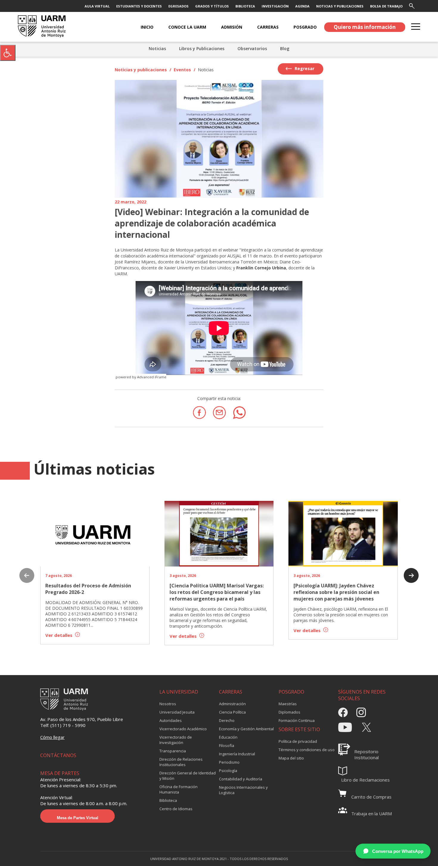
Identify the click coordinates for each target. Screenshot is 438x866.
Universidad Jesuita (177, 712)
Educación (228, 737)
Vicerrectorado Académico (183, 728)
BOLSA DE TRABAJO (386, 6)
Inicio (147, 27)
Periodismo (229, 762)
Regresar (303, 68)
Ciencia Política (232, 712)
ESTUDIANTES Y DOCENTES (139, 6)
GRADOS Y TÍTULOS (212, 6)
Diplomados (289, 712)
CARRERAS (268, 27)
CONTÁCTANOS (58, 755)
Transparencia (172, 751)
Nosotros (167, 703)
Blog (284, 48)
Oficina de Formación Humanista (178, 789)
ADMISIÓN (231, 27)
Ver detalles (59, 635)
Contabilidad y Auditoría (240, 779)
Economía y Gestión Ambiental (246, 728)
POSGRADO (305, 27)
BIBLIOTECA (245, 6)
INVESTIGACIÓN (275, 6)
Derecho (226, 720)
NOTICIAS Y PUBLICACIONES (340, 6)
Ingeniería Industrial (237, 754)
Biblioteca (168, 800)
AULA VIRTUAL (97, 6)
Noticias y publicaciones (141, 69)
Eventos (182, 69)
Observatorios (252, 48)
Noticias (157, 48)
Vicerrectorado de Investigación (175, 739)
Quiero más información (365, 27)
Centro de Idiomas (175, 808)
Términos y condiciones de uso (307, 749)
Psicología (228, 770)
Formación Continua (297, 720)
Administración (232, 703)
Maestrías (288, 703)
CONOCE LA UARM (187, 27)
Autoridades (170, 720)
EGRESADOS (178, 6)
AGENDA (302, 6)
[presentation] (26, 576)
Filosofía (226, 745)
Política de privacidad (298, 741)
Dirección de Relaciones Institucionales (181, 762)
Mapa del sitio (291, 758)
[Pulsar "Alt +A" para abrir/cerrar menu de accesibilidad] (7, 53)
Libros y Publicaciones (201, 48)
